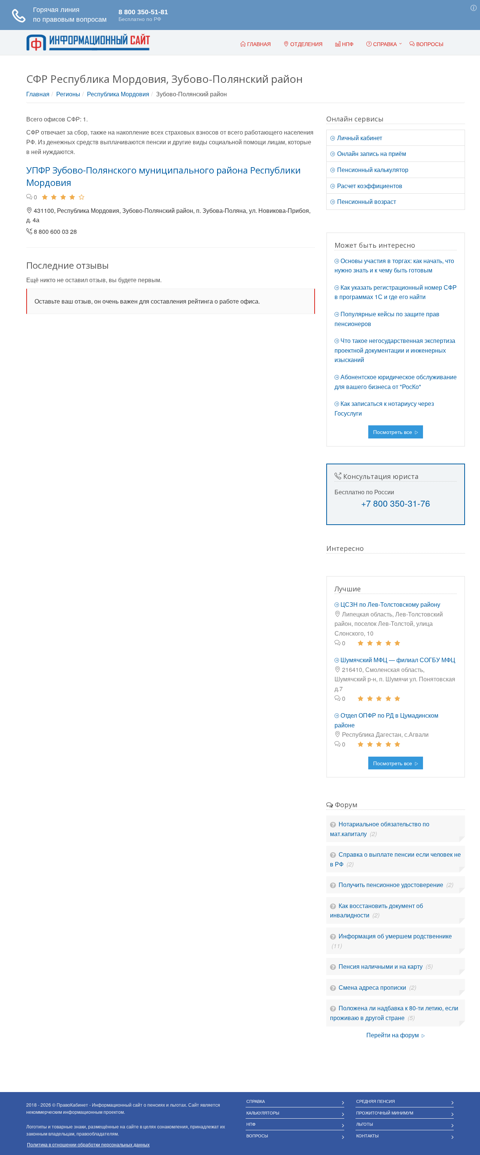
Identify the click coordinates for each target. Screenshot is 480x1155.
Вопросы (257, 1136)
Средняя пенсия (375, 1101)
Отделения (305, 44)
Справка (384, 44)
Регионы (68, 94)
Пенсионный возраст (366, 201)
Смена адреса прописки (373, 987)
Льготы (364, 1124)
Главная (38, 94)
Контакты (367, 1136)
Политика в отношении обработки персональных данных (88, 1144)
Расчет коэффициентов (369, 185)
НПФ (250, 1124)
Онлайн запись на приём (371, 153)
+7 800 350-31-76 (395, 503)
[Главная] (88, 42)
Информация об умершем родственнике (395, 936)
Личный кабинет (359, 137)
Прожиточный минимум (384, 1113)
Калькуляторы (262, 1113)
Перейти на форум (393, 1035)
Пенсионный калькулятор (372, 169)
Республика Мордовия (118, 94)
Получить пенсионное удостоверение (392, 884)
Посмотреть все (393, 431)
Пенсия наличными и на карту (381, 966)
